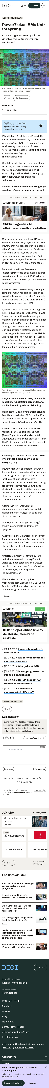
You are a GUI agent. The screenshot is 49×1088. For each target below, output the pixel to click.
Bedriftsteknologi (12, 18)
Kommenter (23, 98)
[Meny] (44, 5)
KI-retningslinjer (10, 1037)
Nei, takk (32, 1083)
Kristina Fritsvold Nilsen (14, 983)
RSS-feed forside (11, 1001)
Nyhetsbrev (8, 1021)
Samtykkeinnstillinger (13, 1027)
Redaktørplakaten (24, 1047)
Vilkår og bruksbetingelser (15, 1032)
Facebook (7, 1006)
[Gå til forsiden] (7, 6)
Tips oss (40, 967)
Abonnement (9, 1057)
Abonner (34, 5)
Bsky (4, 1016)
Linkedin (6, 1011)
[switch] (42, 125)
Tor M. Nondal (9, 993)
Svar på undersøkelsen (13, 1083)
